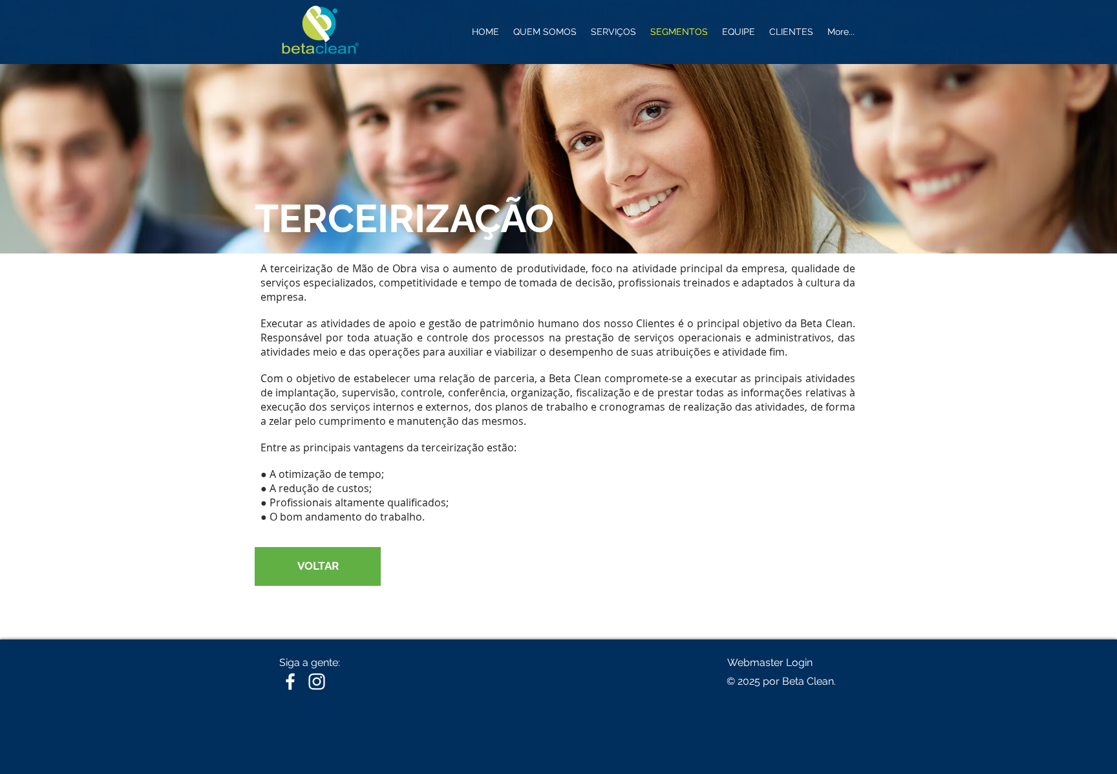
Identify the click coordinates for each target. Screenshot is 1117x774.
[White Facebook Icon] (290, 682)
